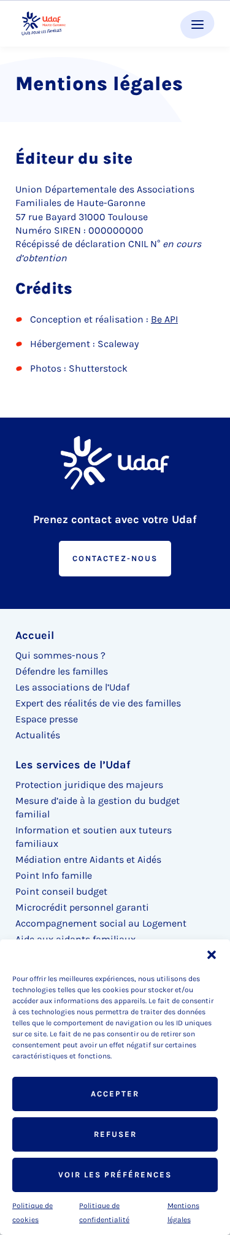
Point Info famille (53, 875)
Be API (164, 319)
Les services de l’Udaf (73, 764)
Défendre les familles (61, 671)
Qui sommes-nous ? (60, 655)
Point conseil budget (61, 891)
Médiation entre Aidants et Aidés (88, 859)
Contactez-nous (115, 558)
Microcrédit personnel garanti (82, 907)
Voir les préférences (115, 1174)
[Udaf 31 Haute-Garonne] (43, 23)
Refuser (115, 1134)
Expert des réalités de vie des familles (98, 703)
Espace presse (46, 719)
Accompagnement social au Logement (100, 923)
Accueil (34, 635)
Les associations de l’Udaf (72, 687)
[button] (211, 955)
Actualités (37, 735)
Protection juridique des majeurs (89, 784)
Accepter (115, 1093)
